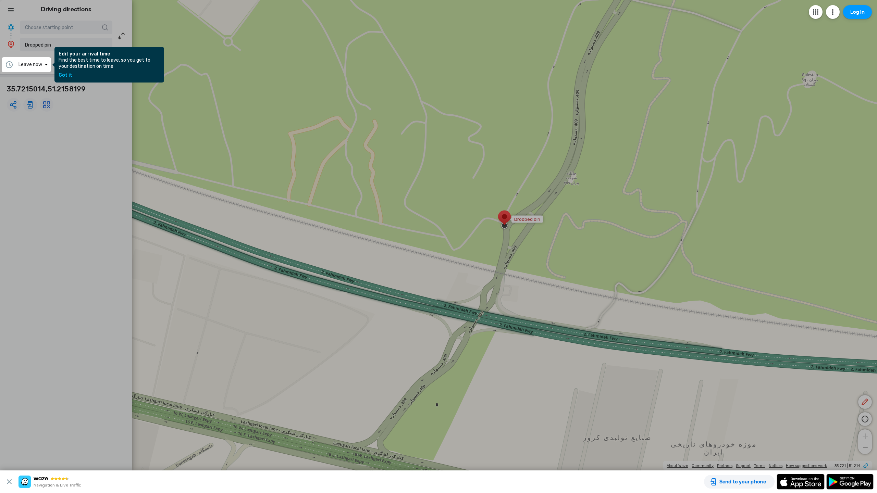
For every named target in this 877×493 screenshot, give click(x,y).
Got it (65, 75)
